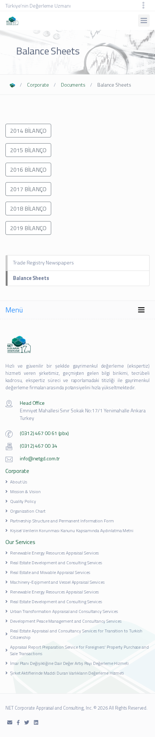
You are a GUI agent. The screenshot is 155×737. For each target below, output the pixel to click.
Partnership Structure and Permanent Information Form (62, 520)
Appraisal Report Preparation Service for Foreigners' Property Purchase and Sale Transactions (79, 650)
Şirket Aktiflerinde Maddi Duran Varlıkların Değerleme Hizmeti (67, 673)
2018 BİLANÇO (28, 208)
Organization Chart (27, 511)
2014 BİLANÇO (28, 130)
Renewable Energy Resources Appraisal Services (54, 552)
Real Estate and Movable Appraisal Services (50, 572)
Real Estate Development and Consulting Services (56, 562)
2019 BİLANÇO (28, 228)
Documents (73, 84)
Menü (14, 309)
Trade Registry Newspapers (43, 263)
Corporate (38, 84)
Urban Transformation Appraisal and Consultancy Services (64, 611)
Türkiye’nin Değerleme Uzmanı (38, 5)
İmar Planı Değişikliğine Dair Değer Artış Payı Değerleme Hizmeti (69, 663)
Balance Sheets (31, 278)
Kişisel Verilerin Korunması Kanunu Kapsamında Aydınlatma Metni (71, 530)
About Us (18, 481)
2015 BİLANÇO (28, 150)
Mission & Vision (25, 491)
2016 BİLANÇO (28, 169)
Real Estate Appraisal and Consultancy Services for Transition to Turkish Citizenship (76, 634)
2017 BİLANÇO (28, 189)
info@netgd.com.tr (40, 458)
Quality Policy (23, 501)
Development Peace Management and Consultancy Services (65, 621)
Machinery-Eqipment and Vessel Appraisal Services (57, 582)
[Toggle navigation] (143, 5)
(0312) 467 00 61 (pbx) (44, 433)
